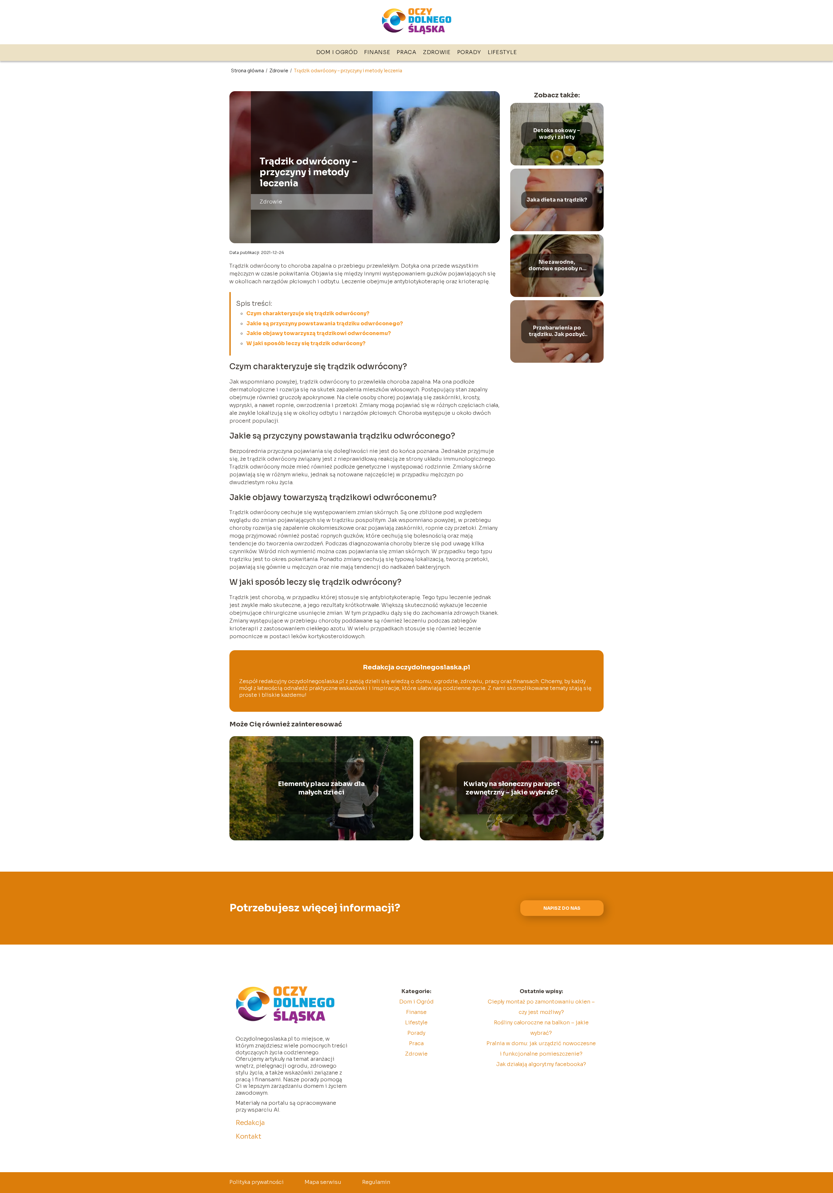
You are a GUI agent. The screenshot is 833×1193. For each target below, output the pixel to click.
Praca (406, 52)
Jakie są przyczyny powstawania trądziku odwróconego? (324, 323)
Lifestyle (502, 52)
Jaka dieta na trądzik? (556, 199)
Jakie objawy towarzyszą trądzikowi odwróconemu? (318, 333)
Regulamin (376, 1182)
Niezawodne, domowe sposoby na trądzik (556, 266)
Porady (469, 52)
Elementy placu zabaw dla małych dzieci (321, 788)
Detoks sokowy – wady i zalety (556, 134)
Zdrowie (437, 52)
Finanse (377, 52)
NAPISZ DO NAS (561, 908)
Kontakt (248, 1136)
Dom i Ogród (337, 52)
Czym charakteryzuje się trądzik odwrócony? (307, 313)
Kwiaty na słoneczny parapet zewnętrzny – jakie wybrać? (511, 788)
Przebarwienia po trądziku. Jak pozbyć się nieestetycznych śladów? (557, 331)
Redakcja (250, 1123)
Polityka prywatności (256, 1182)
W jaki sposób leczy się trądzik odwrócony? (305, 343)
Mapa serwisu (323, 1182)
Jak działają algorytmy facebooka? (541, 1064)
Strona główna (248, 71)
